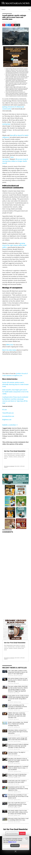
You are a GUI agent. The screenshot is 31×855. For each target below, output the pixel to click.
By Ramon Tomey (17, 702)
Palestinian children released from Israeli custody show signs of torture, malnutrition (18, 732)
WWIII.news (9, 345)
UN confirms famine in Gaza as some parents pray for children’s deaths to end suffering (18, 680)
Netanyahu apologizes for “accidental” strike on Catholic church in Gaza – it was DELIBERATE (18, 768)
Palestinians (19, 434)
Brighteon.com (6, 419)
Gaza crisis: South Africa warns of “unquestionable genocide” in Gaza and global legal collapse (17, 804)
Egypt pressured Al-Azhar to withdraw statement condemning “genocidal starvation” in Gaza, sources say (18, 746)
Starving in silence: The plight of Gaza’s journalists (16, 753)
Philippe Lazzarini (7, 436)
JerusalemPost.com (8, 416)
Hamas (11, 432)
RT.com (4, 409)
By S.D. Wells (16, 692)
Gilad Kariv (5, 432)
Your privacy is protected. (9, 466)
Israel (18, 432)
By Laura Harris (17, 735)
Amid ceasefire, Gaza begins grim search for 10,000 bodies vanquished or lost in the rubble (15, 392)
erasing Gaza (6, 124)
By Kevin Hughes (17, 741)
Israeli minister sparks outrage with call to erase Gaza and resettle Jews (17, 738)
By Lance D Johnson (18, 675)
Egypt (22, 430)
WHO (20, 436)
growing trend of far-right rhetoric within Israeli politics (14, 245)
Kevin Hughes (13, 22)
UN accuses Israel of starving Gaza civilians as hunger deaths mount (15, 161)
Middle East (11, 434)
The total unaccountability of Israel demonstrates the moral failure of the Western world (18, 796)
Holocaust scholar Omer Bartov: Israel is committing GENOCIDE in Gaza (18, 819)
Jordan (23, 432)
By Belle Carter (17, 709)
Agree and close (15, 845)
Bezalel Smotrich (15, 430)
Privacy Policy (12, 842)
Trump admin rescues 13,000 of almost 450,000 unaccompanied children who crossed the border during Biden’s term (18, 698)
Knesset (4, 434)
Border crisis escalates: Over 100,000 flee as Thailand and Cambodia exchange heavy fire (18, 724)
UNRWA (16, 436)
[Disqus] (15, 555)
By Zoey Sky (16, 784)
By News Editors (17, 791)
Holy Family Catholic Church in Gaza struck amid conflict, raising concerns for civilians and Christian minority (18, 812)
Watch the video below (9, 350)
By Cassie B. (16, 683)
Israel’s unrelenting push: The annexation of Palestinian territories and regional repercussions (17, 706)
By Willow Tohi (17, 727)
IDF (15, 432)
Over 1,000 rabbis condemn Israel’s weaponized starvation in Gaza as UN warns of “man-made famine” (17, 672)
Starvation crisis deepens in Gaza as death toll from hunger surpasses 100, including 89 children (18, 760)
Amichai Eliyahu (16, 428)
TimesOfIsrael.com (8, 413)
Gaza (26, 430)
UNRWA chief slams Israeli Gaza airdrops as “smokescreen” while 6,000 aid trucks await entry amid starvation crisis (17, 715)
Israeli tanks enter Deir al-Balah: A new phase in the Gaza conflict (17, 781)
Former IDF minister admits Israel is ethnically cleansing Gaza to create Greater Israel (15, 384)
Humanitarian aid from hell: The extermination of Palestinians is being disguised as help (18, 788)
